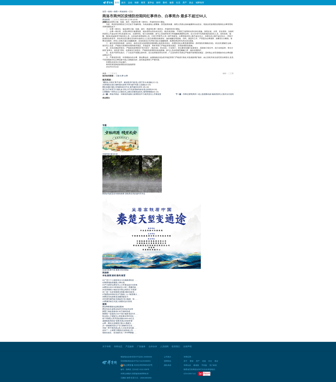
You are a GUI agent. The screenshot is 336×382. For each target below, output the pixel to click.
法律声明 (187, 346)
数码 (165, 2)
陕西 (116, 12)
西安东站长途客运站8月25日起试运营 (117, 309)
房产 (185, 2)
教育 (143, 2)
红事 (122, 76)
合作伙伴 (153, 346)
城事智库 (200, 2)
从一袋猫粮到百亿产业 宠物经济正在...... (118, 326)
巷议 (216, 361)
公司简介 (167, 357)
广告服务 (141, 346)
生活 (178, 2)
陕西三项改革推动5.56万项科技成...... (117, 311)
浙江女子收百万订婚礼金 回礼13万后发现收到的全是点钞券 (126, 89)
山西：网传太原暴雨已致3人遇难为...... (118, 323)
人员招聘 (164, 346)
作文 (210, 361)
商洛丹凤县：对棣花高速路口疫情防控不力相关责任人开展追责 (131, 94)
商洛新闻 (123, 12)
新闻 (117, 2)
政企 (191, 2)
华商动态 (118, 346)
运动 (130, 2)
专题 (104, 125)
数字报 (210, 8)
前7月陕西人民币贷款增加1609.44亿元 (118, 318)
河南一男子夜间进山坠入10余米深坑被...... (119, 328)
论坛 (202, 8)
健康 (171, 2)
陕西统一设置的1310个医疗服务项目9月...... (120, 314)
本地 (104, 275)
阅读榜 (105, 272)
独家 (137, 2)
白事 (126, 76)
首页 (104, 12)
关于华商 (106, 346)
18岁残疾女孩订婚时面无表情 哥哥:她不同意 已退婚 (123, 85)
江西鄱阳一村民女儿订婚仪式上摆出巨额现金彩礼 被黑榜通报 (127, 92)
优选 (231, 8)
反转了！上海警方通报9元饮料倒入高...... (119, 330)
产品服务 (129, 346)
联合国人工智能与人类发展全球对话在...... (119, 316)
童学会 (151, 2)
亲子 (185, 361)
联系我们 (176, 346)
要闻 (104, 304)
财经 (158, 2)
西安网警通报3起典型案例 (113, 307)
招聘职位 (167, 361)
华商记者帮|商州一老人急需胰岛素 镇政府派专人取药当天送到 (205, 94)
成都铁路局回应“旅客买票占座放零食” (117, 321)
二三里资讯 (114, 20)
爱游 (224, 8)
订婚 (117, 76)
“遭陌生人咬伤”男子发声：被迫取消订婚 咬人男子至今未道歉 (127, 82)
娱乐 (123, 2)
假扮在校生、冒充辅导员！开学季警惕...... (119, 333)
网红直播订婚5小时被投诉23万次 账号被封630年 (122, 87)
